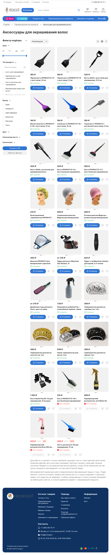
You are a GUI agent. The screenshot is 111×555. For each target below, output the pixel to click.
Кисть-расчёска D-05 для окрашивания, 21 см (67, 446)
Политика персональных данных (17, 546)
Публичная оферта (68, 517)
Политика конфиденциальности (69, 513)
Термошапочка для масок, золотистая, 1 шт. (41, 354)
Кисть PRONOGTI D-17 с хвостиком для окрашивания (96, 171)
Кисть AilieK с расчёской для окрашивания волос (42, 171)
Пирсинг (41, 514)
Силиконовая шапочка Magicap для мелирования (68, 216)
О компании (36, 2)
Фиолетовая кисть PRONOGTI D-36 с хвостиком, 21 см (42, 125)
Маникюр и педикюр (85, 19)
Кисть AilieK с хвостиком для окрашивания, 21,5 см (96, 79)
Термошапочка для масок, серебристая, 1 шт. (95, 308)
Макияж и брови (44, 510)
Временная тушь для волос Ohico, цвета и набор (41, 308)
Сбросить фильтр (15, 153)
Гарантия (64, 501)
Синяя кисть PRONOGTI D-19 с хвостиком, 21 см (69, 125)
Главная (6, 24)
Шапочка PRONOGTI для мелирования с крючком (40, 262)
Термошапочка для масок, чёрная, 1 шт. (95, 354)
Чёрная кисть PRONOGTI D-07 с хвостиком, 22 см (42, 79)
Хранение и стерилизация (48, 517)
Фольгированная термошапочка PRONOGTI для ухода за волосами (40, 216)
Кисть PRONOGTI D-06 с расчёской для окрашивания (69, 400)
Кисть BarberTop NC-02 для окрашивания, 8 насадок (41, 400)
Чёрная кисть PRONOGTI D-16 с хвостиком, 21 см (69, 79)
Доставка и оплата (22, 2)
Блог (86, 501)
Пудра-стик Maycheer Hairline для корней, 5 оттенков (96, 262)
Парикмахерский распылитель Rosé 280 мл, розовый (41, 446)
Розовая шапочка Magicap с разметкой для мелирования (96, 216)
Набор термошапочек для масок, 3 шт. (67, 354)
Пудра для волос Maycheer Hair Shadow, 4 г (68, 262)
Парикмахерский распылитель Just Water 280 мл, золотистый (96, 400)
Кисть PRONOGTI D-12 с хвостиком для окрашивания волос (69, 171)
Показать (13, 148)
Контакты (45, 2)
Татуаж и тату (38, 19)
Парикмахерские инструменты (60, 19)
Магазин (87, 498)
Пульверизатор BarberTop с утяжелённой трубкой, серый (69, 308)
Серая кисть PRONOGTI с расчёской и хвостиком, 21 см (96, 125)
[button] (104, 18)
